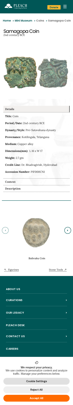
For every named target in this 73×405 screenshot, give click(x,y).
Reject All (36, 389)
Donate (54, 7)
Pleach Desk (15, 325)
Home (7, 20)
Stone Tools (56, 269)
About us (13, 289)
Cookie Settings (36, 381)
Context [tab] (10, 181)
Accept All (36, 398)
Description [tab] (13, 188)
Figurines (13, 269)
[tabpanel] (36, 145)
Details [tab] (9, 109)
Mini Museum (23, 20)
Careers (12, 349)
